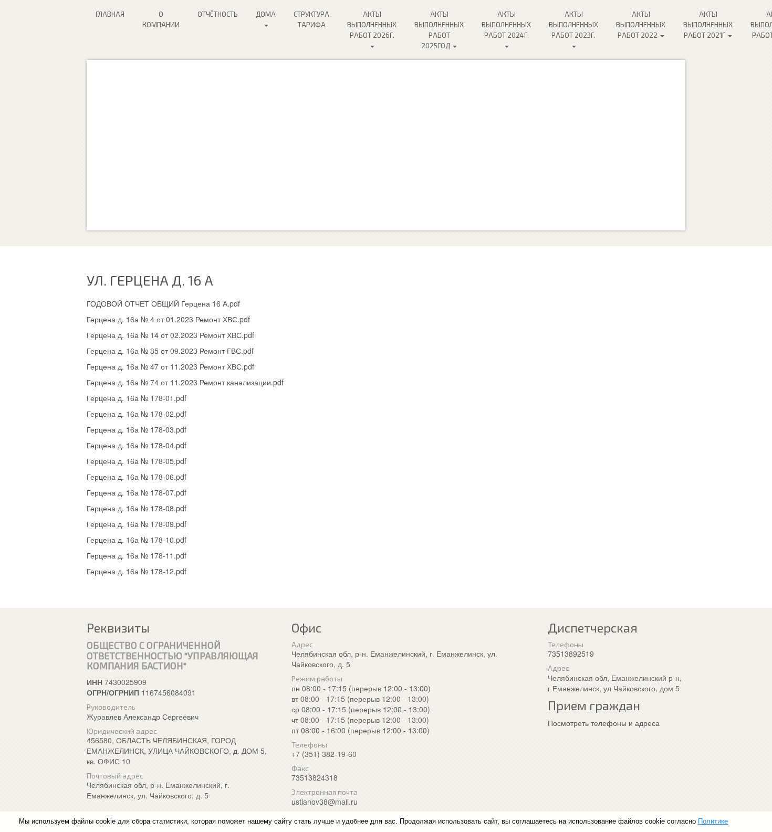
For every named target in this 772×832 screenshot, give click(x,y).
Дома (266, 14)
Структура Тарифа (311, 19)
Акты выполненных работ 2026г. (372, 24)
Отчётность (217, 14)
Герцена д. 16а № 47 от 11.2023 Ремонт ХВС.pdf (170, 366)
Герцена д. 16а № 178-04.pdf (136, 445)
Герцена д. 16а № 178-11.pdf (136, 555)
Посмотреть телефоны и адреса (604, 723)
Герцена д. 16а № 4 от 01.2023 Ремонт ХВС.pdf (168, 319)
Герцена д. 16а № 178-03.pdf (136, 429)
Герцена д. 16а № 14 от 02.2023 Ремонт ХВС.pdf (170, 335)
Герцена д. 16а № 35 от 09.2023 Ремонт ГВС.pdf (170, 350)
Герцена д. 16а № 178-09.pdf (136, 524)
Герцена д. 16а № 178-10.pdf (136, 539)
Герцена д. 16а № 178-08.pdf (136, 508)
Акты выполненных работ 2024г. (506, 24)
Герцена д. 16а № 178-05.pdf (136, 461)
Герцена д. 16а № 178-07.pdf (136, 492)
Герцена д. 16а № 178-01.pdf (136, 398)
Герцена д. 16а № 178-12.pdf (136, 571)
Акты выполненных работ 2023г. (573, 24)
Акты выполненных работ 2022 (640, 24)
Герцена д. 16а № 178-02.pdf (136, 413)
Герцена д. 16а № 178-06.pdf (136, 476)
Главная (110, 14)
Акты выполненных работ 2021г (708, 24)
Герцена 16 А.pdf (210, 303)
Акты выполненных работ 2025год (439, 30)
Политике (713, 821)
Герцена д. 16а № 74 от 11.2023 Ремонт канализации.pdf (185, 382)
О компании (161, 19)
